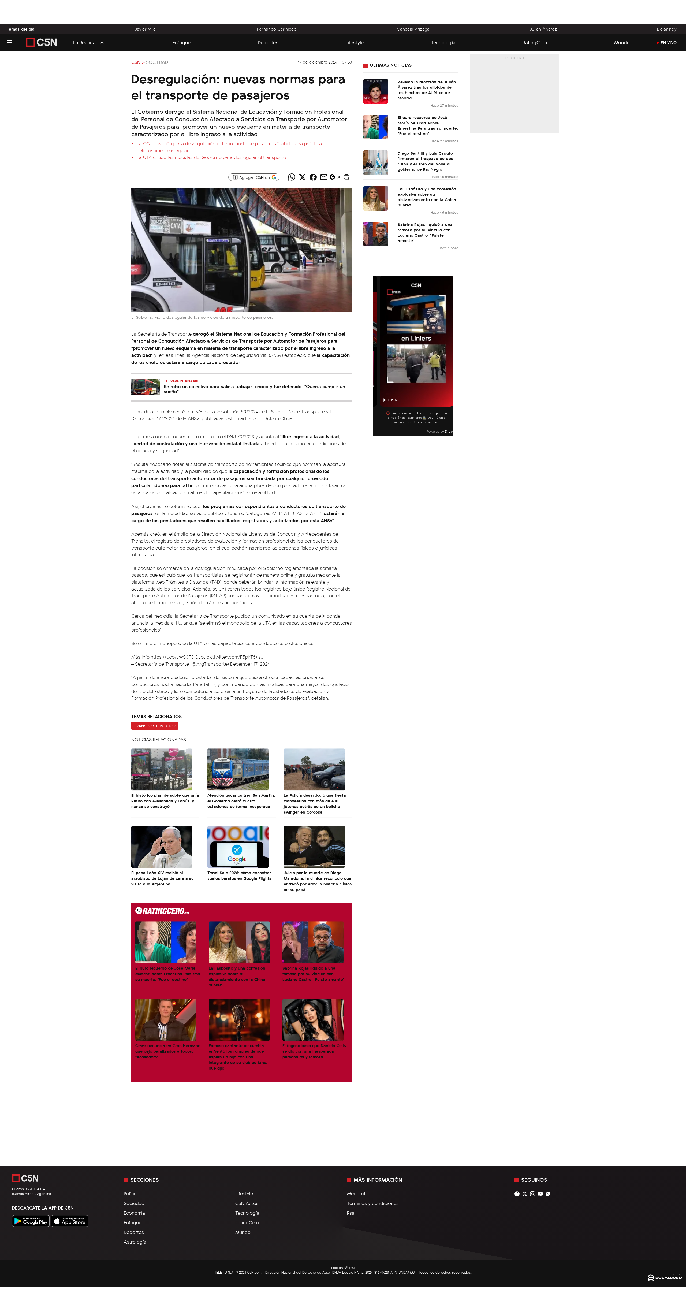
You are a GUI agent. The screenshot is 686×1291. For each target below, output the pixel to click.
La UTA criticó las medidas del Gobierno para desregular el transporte (211, 157)
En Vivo (669, 42)
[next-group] (450, 356)
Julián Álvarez (543, 29)
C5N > (138, 62)
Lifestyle (354, 42)
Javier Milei (145, 29)
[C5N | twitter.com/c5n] (526, 1194)
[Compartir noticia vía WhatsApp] (291, 177)
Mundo (622, 42)
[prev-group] (376, 356)
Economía (134, 1213)
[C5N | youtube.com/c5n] (542, 1194)
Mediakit (356, 1193)
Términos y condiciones (373, 1203)
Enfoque (182, 42)
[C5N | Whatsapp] (549, 1194)
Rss (350, 1213)
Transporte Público (155, 726)
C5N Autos (247, 1203)
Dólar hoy (667, 29)
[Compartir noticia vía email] (323, 177)
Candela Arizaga (413, 29)
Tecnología (443, 42)
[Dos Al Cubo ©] (665, 1279)
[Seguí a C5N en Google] (332, 178)
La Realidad (86, 42)
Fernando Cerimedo (277, 29)
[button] (346, 177)
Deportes (268, 42)
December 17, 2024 (250, 664)
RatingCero (535, 42)
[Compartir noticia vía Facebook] (313, 177)
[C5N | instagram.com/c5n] (534, 1194)
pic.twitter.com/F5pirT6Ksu (235, 657)
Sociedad (157, 62)
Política (131, 1193)
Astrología (135, 1241)
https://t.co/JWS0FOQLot (178, 657)
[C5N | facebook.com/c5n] (518, 1194)
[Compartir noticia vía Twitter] (302, 177)
